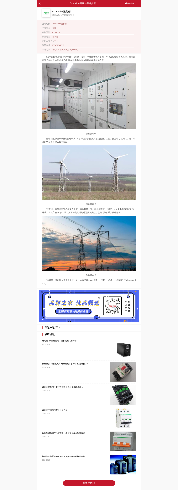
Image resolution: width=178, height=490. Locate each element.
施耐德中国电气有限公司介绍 (54, 410)
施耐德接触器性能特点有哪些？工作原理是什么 (62, 387)
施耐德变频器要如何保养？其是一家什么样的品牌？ (64, 456)
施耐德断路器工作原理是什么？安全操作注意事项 (63, 433)
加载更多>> (89, 483)
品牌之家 (130, 3)
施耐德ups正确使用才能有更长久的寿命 (59, 341)
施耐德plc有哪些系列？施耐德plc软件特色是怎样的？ (65, 364)
